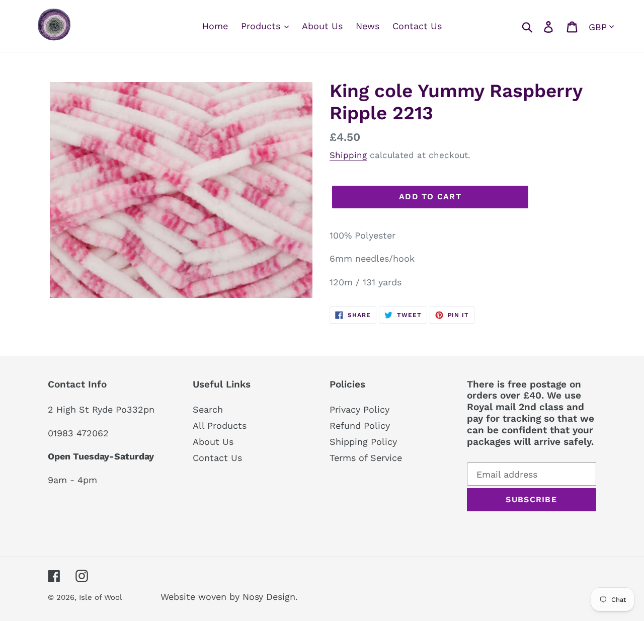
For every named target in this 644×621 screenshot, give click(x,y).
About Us (213, 441)
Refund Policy (360, 425)
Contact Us (217, 457)
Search (208, 409)
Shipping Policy (363, 441)
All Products (220, 425)
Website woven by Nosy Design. (229, 596)
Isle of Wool (101, 597)
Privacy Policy (359, 409)
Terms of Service (366, 457)
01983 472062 (78, 433)
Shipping (348, 155)
